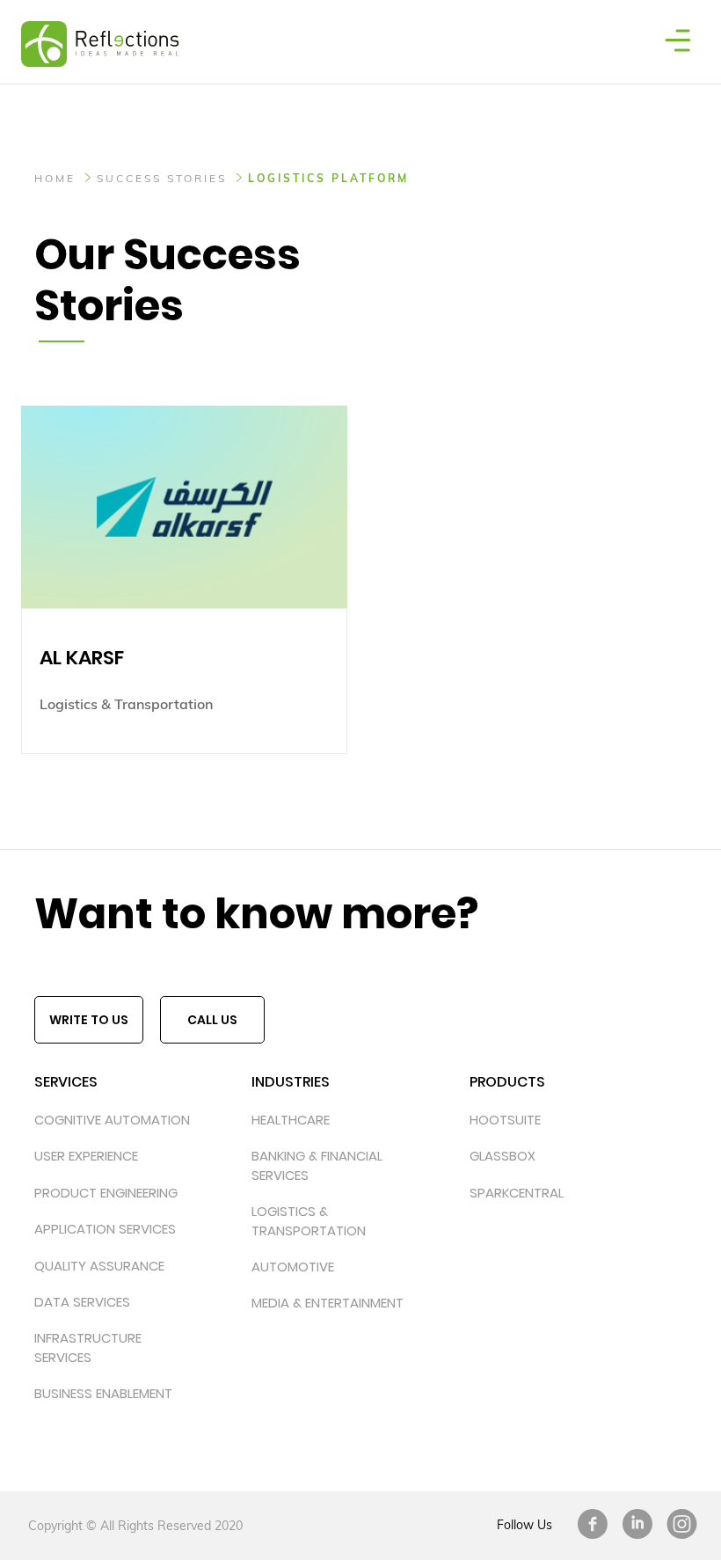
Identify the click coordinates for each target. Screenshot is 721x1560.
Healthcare (290, 1119)
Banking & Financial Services (316, 1164)
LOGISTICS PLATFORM (328, 178)
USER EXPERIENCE (86, 1155)
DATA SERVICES (82, 1302)
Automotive (292, 1266)
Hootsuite (505, 1119)
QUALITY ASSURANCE (99, 1265)
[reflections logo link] (89, 22)
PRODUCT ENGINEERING (106, 1192)
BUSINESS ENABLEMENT (103, 1393)
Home (55, 178)
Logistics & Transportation (308, 1220)
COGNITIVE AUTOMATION (112, 1119)
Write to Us (88, 1020)
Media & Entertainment (327, 1302)
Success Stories (162, 178)
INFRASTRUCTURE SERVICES (88, 1347)
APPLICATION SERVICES (105, 1228)
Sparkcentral (517, 1192)
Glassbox (502, 1155)
